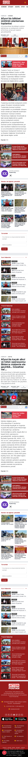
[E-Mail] (10, 175)
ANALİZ (5, 747)
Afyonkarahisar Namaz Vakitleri (7, 731)
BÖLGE (14, 289)
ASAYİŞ (17, 7)
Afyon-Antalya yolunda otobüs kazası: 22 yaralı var (7, 539)
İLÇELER (21, 749)
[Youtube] (14, 715)
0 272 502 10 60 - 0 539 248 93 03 (15, 706)
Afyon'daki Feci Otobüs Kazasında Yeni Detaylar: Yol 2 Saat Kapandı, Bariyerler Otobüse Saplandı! (21, 525)
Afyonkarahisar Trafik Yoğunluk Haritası (19, 732)
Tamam (19, 755)
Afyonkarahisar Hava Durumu (19, 726)
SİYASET (10, 7)
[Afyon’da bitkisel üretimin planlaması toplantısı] (14, 46)
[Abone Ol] (26, 56)
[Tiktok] (17, 715)
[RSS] (22, 715)
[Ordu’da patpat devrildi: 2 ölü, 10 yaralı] (7, 518)
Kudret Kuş (12, 172)
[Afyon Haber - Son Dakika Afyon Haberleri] (6, 2)
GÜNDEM (3, 7)
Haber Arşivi (19, 740)
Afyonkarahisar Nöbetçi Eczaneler (6, 726)
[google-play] (20, 719)
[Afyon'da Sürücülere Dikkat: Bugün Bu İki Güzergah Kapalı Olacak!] (21, 218)
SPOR (23, 7)
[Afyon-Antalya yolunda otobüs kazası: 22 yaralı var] (7, 534)
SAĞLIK (23, 747)
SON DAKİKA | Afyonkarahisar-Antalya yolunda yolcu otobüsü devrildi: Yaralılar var (20, 541)
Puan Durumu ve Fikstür (7, 737)
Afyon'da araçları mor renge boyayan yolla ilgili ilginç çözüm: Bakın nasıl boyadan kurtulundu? (20, 210)
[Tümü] (26, 257)
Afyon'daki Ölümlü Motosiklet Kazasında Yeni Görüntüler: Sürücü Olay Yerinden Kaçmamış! (20, 556)
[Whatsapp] (19, 715)
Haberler (3, 15)
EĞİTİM (11, 749)
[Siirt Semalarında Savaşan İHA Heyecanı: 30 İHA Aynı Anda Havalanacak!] (21, 187)
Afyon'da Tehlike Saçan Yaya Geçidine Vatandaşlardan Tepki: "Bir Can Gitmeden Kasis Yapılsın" (7, 556)
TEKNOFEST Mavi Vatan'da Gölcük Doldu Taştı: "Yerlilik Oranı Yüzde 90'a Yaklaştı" (19, 286)
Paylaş (4, 55)
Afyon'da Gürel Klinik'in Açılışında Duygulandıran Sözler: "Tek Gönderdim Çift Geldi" (7, 194)
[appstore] (7, 719)
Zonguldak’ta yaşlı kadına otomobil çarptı (19, 292)
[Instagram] (11, 715)
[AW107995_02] (14, 92)
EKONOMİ (14, 261)
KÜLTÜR (16, 749)
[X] (9, 715)
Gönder (4, 249)
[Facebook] (6, 715)
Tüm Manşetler (20, 736)
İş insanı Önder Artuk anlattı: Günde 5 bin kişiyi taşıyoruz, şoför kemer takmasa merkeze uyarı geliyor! (19, 264)
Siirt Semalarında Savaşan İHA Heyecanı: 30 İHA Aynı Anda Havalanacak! (19, 278)
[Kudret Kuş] (4, 173)
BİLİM (13, 275)
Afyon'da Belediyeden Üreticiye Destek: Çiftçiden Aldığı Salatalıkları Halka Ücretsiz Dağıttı (7, 225)
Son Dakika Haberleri (5, 741)
